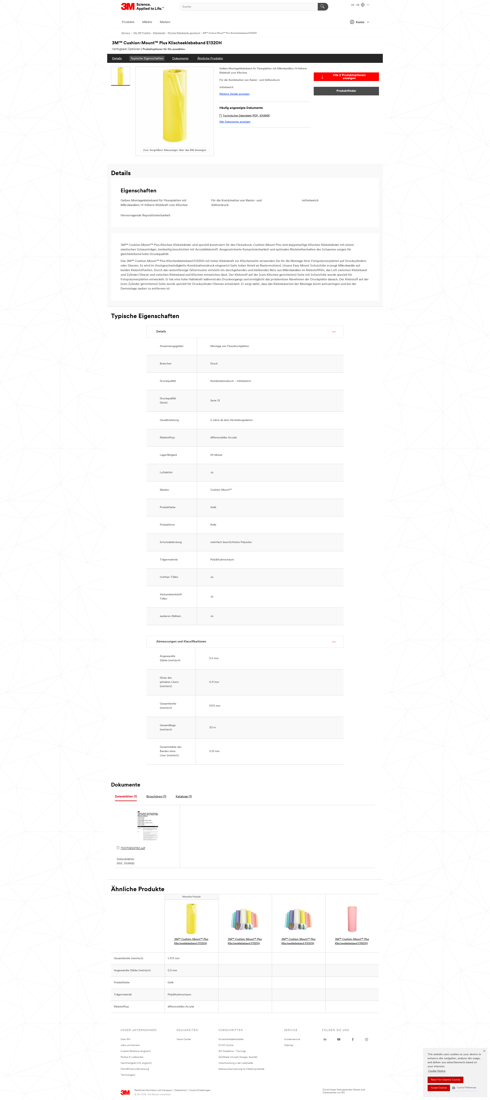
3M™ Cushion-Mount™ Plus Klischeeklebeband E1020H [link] (298, 941)
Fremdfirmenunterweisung (135, 1069)
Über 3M (125, 1039)
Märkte (147, 22)
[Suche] (323, 7)
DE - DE (355, 5)
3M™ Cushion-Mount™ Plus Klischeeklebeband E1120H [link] (245, 941)
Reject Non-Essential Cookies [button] (445, 1080)
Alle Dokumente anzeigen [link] (235, 122)
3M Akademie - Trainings (232, 1051)
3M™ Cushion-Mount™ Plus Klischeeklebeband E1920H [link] (352, 941)
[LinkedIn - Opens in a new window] (325, 1039)
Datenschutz (181, 1090)
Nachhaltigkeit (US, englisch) (136, 1063)
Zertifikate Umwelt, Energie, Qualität (237, 1057)
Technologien (128, 1075)
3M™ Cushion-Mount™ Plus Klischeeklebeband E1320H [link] (191, 941)
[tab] (126, 796)
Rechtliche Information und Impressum (153, 1090)
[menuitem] (117, 58)
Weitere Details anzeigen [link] (234, 94)
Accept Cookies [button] (439, 1088)
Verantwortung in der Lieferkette (235, 1063)
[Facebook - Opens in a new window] (353, 1039)
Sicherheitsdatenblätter (231, 1039)
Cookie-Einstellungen (199, 1090)
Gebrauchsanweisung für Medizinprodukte (241, 1069)
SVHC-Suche (225, 1045)
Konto (360, 22)
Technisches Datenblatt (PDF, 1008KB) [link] (246, 115)
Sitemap (288, 1045)
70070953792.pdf (133, 848)
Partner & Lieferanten (132, 1057)
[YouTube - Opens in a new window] (339, 1039)
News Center (184, 1039)
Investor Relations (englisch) (136, 1051)
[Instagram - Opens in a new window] (366, 1039)
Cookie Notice (437, 1071)
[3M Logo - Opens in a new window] (142, 7)
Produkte (128, 22)
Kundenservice (292, 1039)
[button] (464, 1088)
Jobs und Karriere (130, 1045)
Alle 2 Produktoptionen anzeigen (349, 77)
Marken (165, 22)
